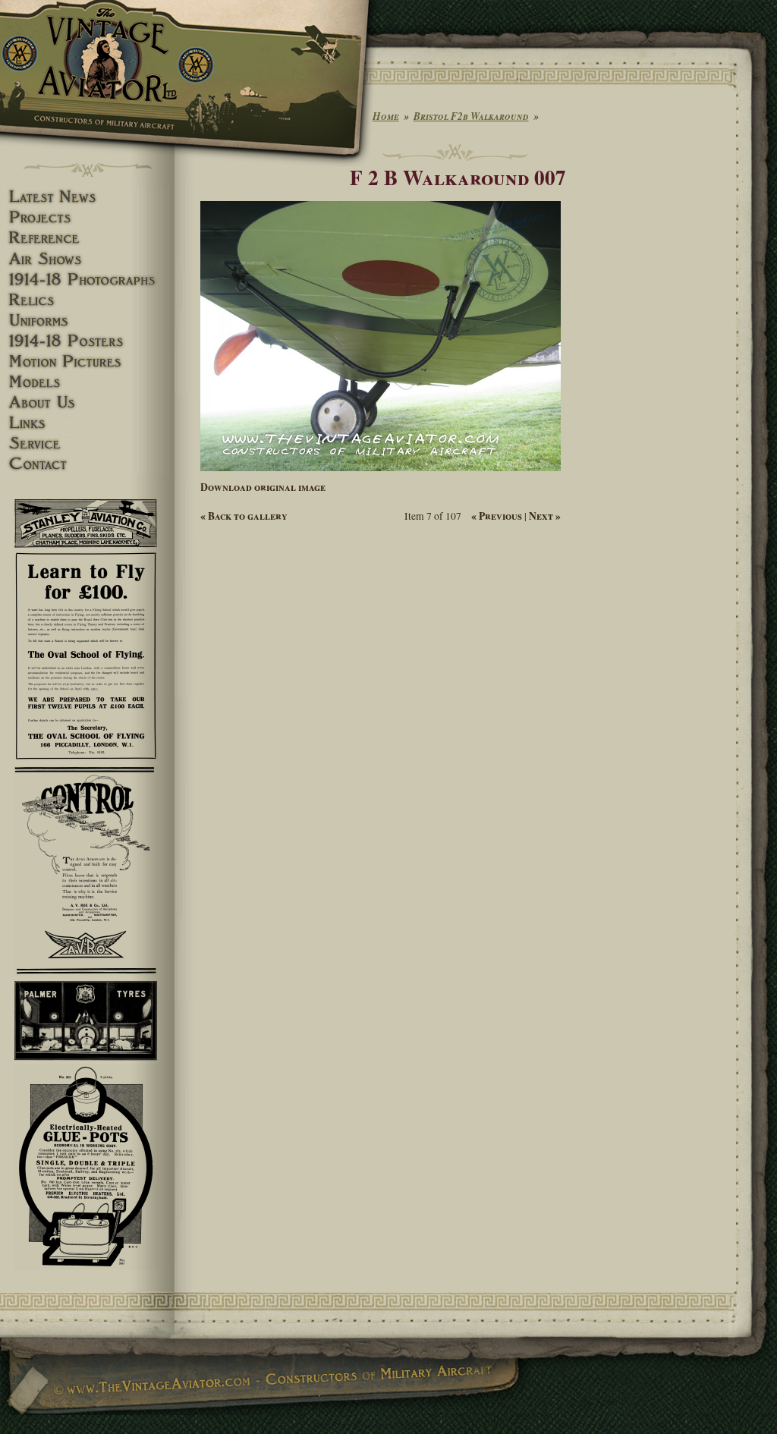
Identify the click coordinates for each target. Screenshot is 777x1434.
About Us (87, 402)
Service (87, 443)
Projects (87, 217)
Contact (87, 464)
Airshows (87, 259)
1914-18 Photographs (87, 279)
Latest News (87, 197)
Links (87, 423)
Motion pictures (87, 361)
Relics (87, 300)
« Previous (496, 516)
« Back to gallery (244, 516)
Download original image (263, 487)
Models (87, 382)
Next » (545, 516)
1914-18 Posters (87, 341)
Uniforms (87, 320)
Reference (87, 238)
